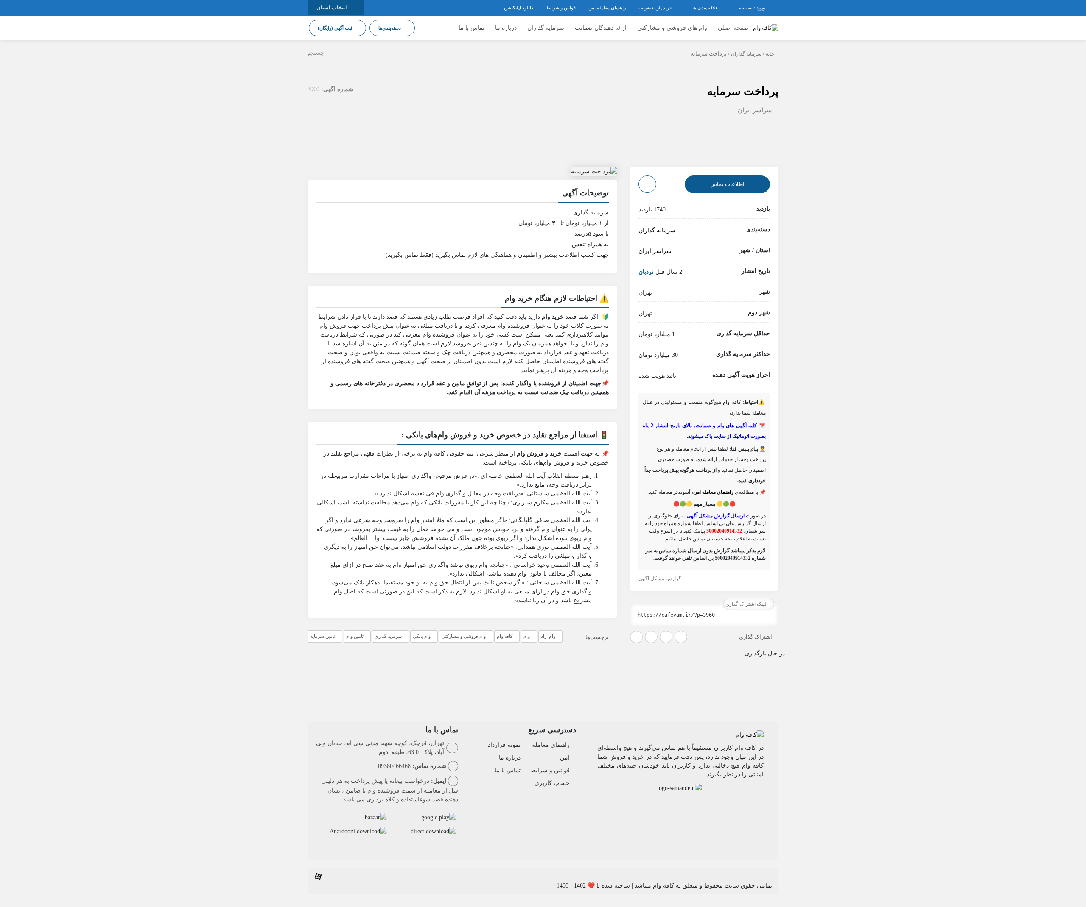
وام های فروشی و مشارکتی (672, 28)
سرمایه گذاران (545, 28)
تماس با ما (471, 28)
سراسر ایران (755, 110)
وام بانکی (422, 636)
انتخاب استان (332, 7)
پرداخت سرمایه (742, 91)
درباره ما (506, 28)
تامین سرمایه (322, 636)
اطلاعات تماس (727, 184)
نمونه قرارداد (504, 745)
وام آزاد (548, 636)
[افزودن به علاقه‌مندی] (647, 184)
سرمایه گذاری (388, 636)
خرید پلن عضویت (656, 7)
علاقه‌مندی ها (705, 7)
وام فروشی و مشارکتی (464, 636)
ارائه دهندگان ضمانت (601, 28)
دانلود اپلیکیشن (518, 7)
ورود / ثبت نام (752, 7)
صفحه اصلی (733, 28)
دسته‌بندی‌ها (390, 28)
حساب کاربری (552, 783)
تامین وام (355, 636)
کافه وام (504, 636)
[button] (462, 194)
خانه (770, 54)
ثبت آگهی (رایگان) (335, 28)
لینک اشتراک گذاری (746, 604)
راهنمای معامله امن (607, 7)
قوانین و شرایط (561, 7)
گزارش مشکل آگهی (660, 578)
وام (526, 636)
